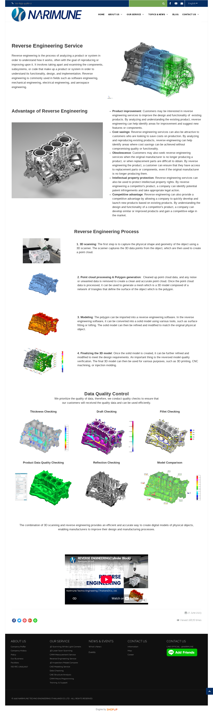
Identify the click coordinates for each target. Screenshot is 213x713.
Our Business (17, 658)
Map (130, 650)
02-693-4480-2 (23, 3)
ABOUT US (113, 14)
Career (131, 654)
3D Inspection (56, 662)
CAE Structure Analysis (60, 674)
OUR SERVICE (134, 14)
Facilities (15, 662)
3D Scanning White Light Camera (65, 646)
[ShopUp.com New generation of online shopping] (112, 709)
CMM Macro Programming (62, 678)
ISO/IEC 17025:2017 (19, 666)
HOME (101, 14)
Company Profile (18, 646)
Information (133, 646)
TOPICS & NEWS (156, 14)
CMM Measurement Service (63, 654)
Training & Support (58, 682)
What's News (95, 646)
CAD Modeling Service (60, 666)
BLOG (175, 14)
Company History (18, 650)
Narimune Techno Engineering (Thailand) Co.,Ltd (43, 698)
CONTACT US (189, 14)
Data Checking (57, 670)
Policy (13, 654)
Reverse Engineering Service (63, 658)
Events (92, 652)
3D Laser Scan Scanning (61, 650)
